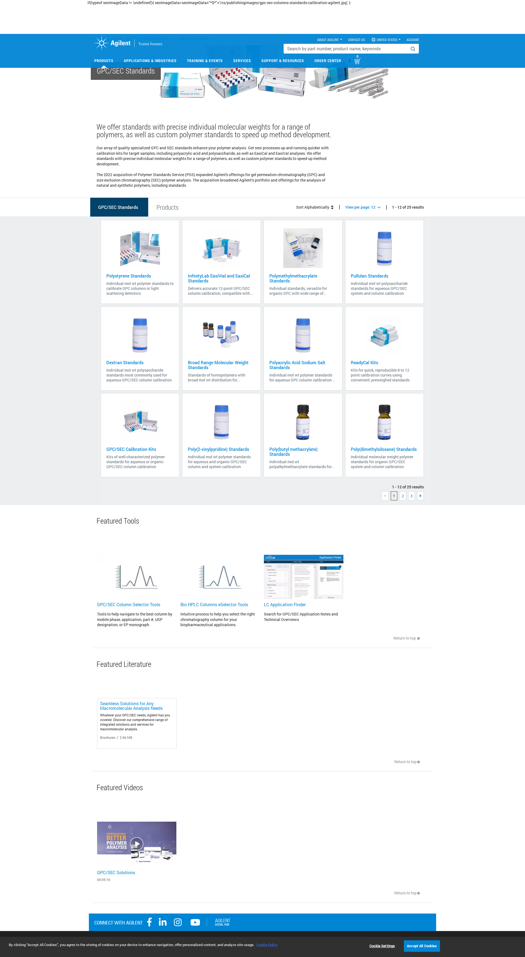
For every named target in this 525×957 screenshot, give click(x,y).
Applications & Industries (150, 60)
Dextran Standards (125, 362)
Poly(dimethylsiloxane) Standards (384, 449)
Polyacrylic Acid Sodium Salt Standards (297, 365)
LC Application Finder (285, 604)
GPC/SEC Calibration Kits (131, 449)
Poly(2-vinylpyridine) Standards (218, 449)
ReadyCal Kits (364, 362)
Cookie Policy (267, 944)
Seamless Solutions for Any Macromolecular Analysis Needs (131, 706)
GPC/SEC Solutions (116, 872)
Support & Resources (282, 60)
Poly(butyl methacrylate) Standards (293, 451)
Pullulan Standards (369, 276)
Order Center (327, 60)
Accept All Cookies (422, 945)
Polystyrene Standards (128, 276)
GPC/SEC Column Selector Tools (128, 604)
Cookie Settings (382, 945)
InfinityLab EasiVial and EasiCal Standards (219, 278)
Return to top (405, 638)
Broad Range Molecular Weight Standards (218, 365)
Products (103, 60)
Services (242, 60)
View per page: (360, 207)
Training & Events (205, 60)
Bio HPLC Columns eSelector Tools (214, 604)
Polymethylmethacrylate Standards (293, 278)
